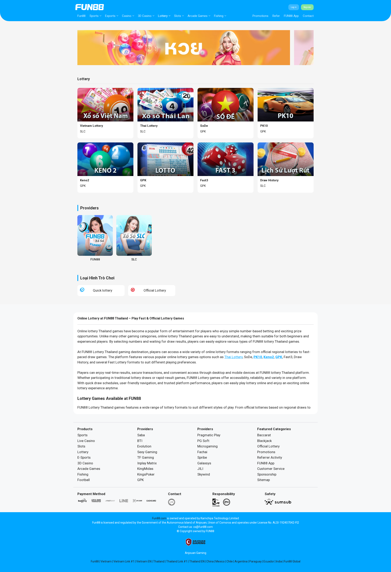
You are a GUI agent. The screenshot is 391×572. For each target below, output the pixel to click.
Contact (308, 16)
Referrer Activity (269, 457)
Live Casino (86, 441)
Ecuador (269, 561)
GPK (140, 480)
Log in (294, 7)
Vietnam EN (143, 561)
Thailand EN (196, 561)
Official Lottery (268, 446)
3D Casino (145, 16)
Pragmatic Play (208, 435)
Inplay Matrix (147, 463)
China (210, 561)
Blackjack (264, 441)
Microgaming (207, 446)
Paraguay (255, 561)
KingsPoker (146, 474)
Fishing (218, 16)
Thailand (158, 561)
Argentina (241, 561)
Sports (94, 16)
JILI (200, 469)
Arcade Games (198, 16)
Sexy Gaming (147, 452)
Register (307, 7)
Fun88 (81, 16)
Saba (141, 435)
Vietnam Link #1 (123, 561)
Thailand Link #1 (176, 561)
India (279, 561)
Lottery (163, 16)
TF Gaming (145, 457)
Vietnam (106, 561)
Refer (276, 16)
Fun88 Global (292, 561)
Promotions (260, 16)
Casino (126, 16)
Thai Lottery (233, 357)
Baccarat (264, 435)
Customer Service (270, 469)
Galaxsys (204, 463)
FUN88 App (291, 16)
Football (83, 480)
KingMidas (145, 469)
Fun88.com (159, 518)
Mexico (220, 561)
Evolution (144, 446)
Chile (229, 561)
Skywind (203, 474)
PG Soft (203, 441)
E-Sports (84, 457)
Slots (177, 16)
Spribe (202, 457)
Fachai (202, 452)
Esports (110, 16)
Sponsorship (266, 474)
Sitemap (263, 480)
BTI (139, 441)
